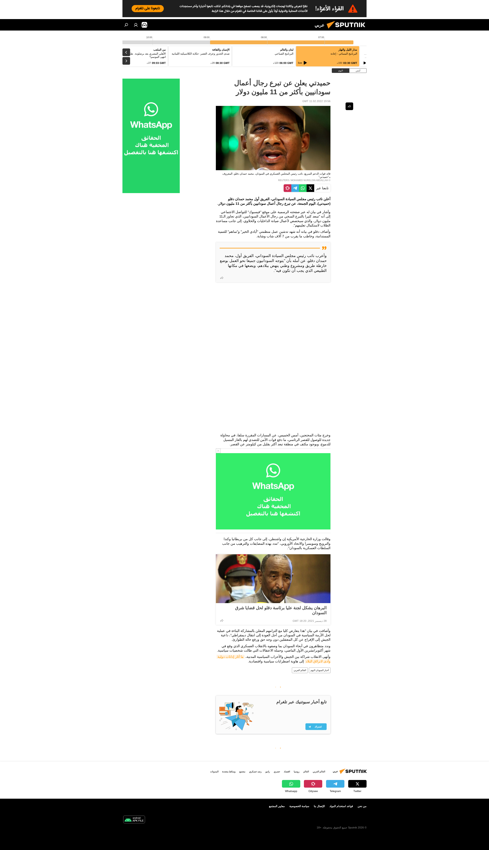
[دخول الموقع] (136, 25)
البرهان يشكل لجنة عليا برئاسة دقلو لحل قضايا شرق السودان (281, 610)
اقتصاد (287, 771)
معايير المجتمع (277, 806)
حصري (277, 771)
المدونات (214, 771)
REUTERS (283, 180)
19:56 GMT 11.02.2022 (316, 101)
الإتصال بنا (319, 806)
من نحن (362, 806)
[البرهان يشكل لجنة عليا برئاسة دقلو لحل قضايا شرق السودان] (273, 578)
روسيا (297, 771)
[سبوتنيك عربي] (347, 29)
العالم (306, 771)
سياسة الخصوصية (299, 806)
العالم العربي (300, 670)
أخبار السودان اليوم (320, 670)
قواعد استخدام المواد (341, 806)
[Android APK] (134, 820)
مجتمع (242, 771)
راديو (268, 771)
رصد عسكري (255, 771)
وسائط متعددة (229, 771)
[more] (222, 278)
